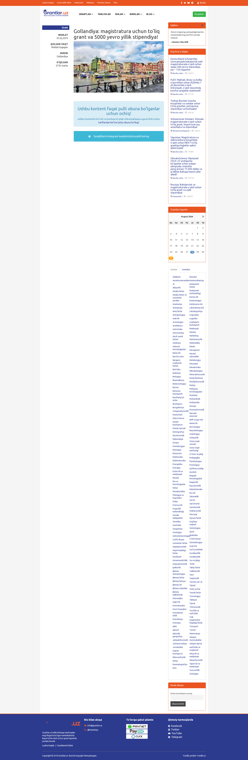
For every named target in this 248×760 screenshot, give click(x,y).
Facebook (176, 725)
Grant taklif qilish (64, 3)
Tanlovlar (104, 14)
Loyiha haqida (48, 3)
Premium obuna (103, 3)
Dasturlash (177, 196)
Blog (149, 14)
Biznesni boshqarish (181, 131)
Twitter (175, 729)
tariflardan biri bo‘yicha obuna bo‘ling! (118, 122)
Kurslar (135, 14)
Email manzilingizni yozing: (181, 693)
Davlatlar (186, 269)
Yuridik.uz (201, 756)
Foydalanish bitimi (65, 745)
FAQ (115, 3)
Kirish (203, 2)
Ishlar (119, 14)
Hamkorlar (78, 3)
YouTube (177, 733)
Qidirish (200, 14)
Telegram (176, 736)
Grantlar (85, 14)
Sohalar (173, 269)
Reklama (90, 3)
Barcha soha (178, 73)
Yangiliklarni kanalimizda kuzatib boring (121, 136)
